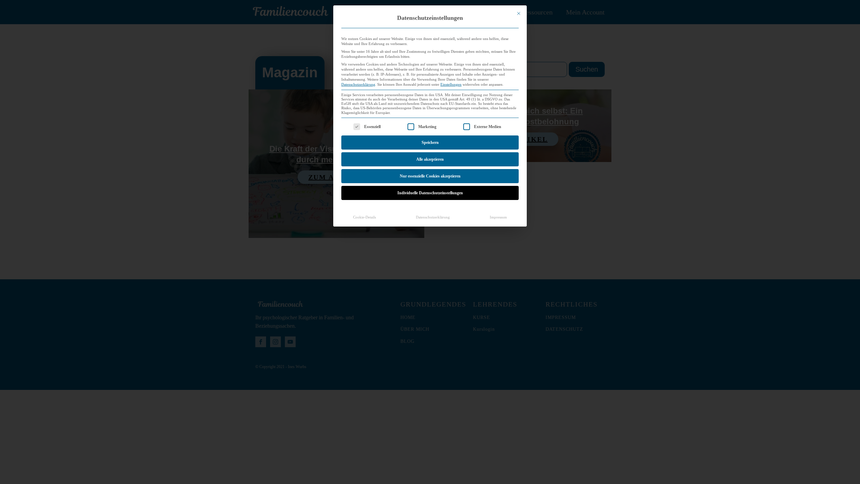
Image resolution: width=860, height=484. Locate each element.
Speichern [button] (430, 142)
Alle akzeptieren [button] (430, 159)
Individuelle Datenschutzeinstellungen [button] (430, 193)
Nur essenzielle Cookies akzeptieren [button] (430, 176)
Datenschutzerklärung (358, 84)
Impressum (498, 217)
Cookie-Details (364, 217)
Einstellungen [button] (451, 84)
